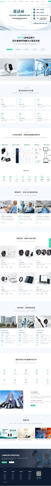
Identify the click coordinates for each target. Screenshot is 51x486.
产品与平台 (14, 1)
